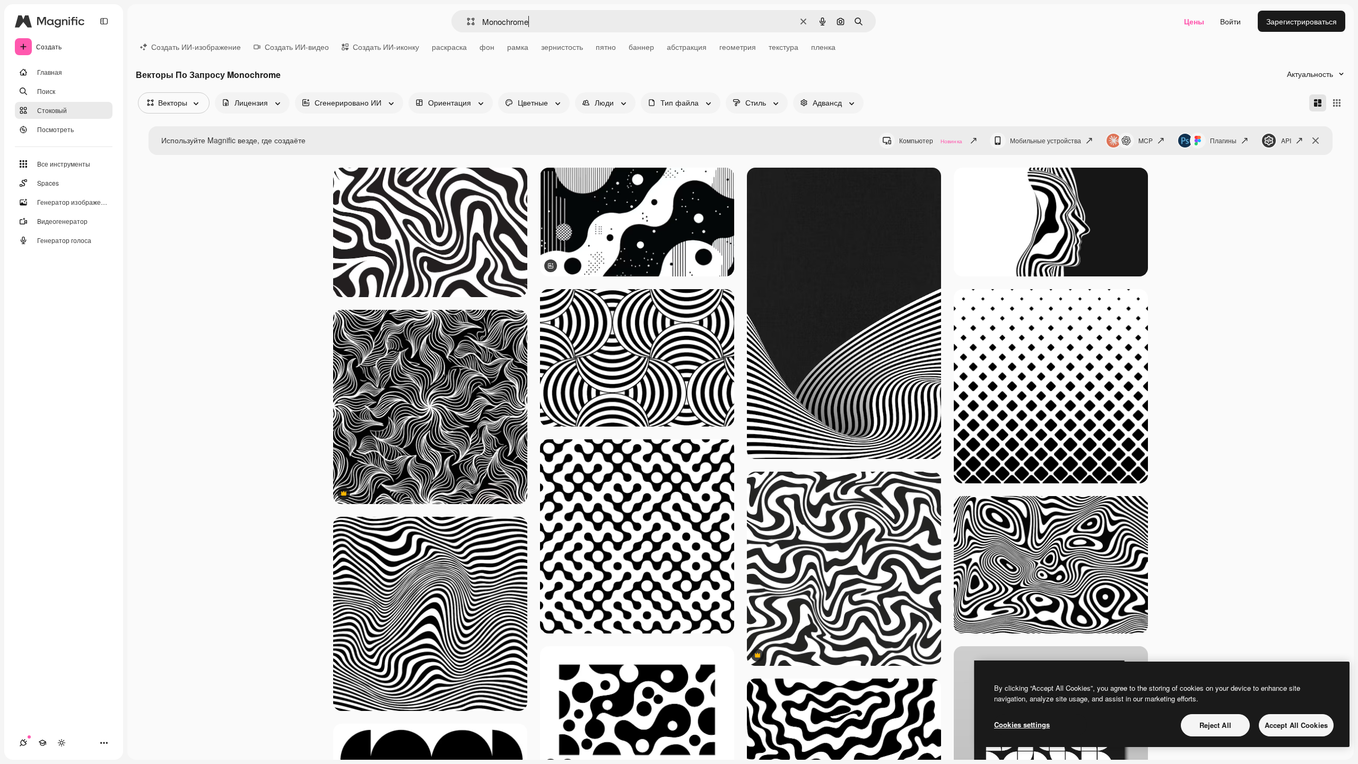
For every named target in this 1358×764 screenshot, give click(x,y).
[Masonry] (1317, 102)
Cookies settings (1022, 724)
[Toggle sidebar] (103, 21)
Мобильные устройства (1045, 140)
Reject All (1215, 725)
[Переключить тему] (61, 742)
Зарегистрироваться (1301, 21)
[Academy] (42, 742)
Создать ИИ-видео (297, 46)
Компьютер (930, 140)
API (1286, 140)
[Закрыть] (1315, 140)
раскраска (449, 46)
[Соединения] (23, 742)
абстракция (687, 46)
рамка (517, 46)
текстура (783, 46)
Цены (1194, 21)
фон (487, 46)
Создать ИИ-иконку (386, 46)
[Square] (1336, 102)
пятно (606, 46)
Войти (1230, 21)
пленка (823, 46)
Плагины (1223, 140)
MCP (1145, 140)
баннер (641, 46)
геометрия (737, 46)
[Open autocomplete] (466, 21)
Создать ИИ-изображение (196, 46)
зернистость (562, 46)
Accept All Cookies (1296, 725)
